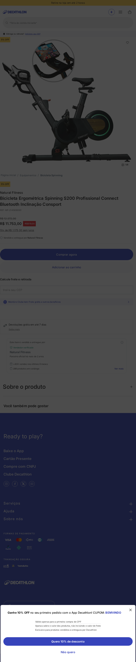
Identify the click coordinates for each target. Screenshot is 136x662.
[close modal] (130, 610)
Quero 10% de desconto (67, 641)
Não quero (68, 652)
